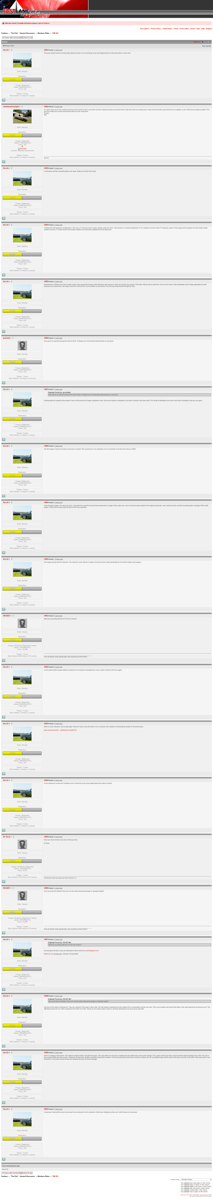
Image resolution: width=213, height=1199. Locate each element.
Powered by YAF (184, 1195)
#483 (46, 168)
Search (192, 29)
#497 (46, 939)
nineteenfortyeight (11, 107)
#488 (46, 446)
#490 (46, 559)
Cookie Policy (167, 29)
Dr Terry (6, 837)
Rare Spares (144, 29)
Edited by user (49, 954)
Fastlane (4, 33)
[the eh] (22, 67)
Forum (176, 29)
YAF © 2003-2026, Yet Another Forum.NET (201, 1195)
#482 (46, 107)
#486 (46, 338)
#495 (46, 837)
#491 (46, 616)
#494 (46, 780)
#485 (46, 281)
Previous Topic (9, 46)
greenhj (6, 338)
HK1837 (6, 616)
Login (39, 23)
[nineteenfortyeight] (22, 123)
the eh (5, 50)
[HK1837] (22, 627)
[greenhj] (22, 350)
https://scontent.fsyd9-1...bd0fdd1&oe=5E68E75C (60, 730)
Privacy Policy (156, 29)
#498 (46, 996)
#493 (46, 724)
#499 (46, 1053)
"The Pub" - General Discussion (22, 33)
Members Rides (43, 33)
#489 (46, 502)
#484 (46, 225)
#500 (46, 1109)
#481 (46, 50)
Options (196, 42)
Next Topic (205, 46)
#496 (46, 888)
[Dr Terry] (22, 848)
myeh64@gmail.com (92, 951)
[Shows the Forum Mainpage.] (106, 9)
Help (198, 29)
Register (46, 23)
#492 (46, 667)
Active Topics (184, 29)
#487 (46, 389)
